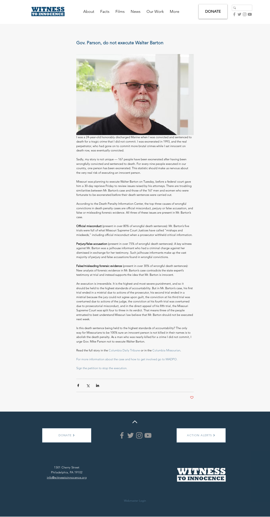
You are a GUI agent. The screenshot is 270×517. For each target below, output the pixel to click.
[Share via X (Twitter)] (88, 385)
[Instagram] (139, 435)
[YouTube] (249, 14)
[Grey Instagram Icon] (244, 14)
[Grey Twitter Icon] (239, 14)
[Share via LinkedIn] (97, 385)
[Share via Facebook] (78, 385)
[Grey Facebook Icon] (234, 14)
